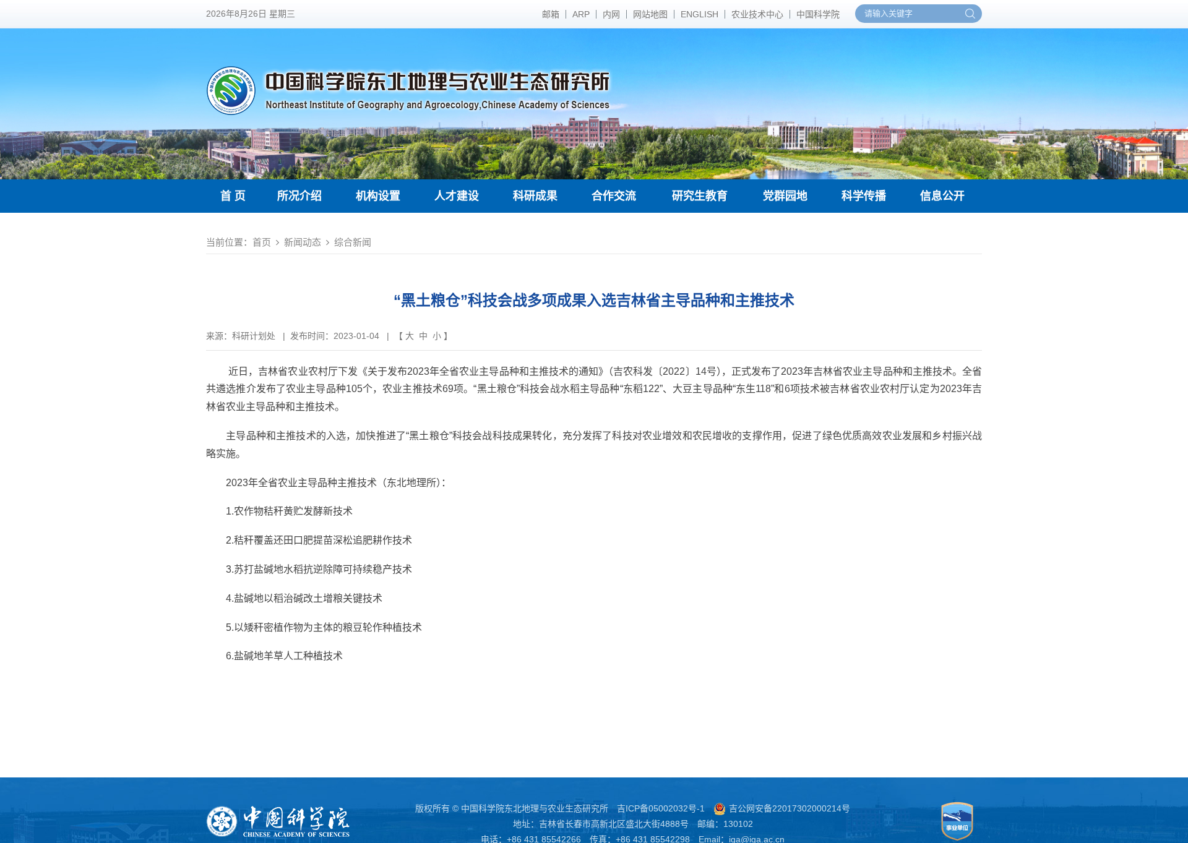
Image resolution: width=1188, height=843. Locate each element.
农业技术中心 (757, 14)
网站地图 (650, 14)
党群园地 (785, 196)
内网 (611, 14)
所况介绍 (299, 196)
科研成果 (535, 196)
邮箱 (550, 14)
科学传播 (864, 196)
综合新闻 (352, 242)
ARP (581, 14)
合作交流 (614, 196)
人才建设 (456, 196)
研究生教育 (700, 196)
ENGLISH (699, 14)
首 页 (233, 196)
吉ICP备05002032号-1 (661, 808)
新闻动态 (302, 242)
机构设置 (378, 196)
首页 (261, 242)
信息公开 (942, 196)
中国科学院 (818, 14)
